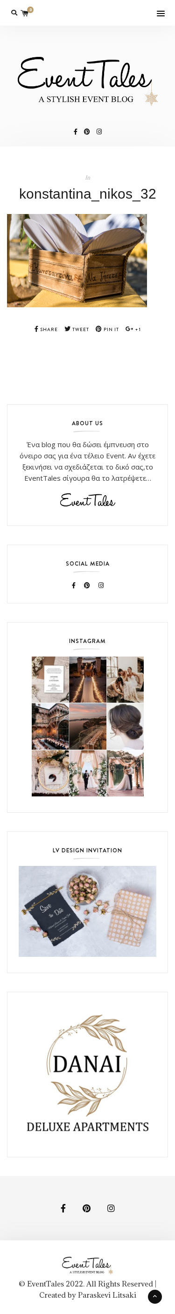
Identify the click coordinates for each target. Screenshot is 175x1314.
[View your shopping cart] (24, 13)
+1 (137, 329)
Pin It (110, 329)
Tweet (80, 329)
